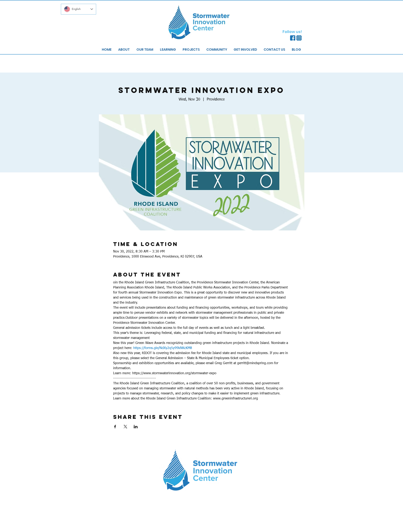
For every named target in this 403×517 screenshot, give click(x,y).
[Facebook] (292, 38)
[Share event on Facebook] (115, 426)
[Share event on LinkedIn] (136, 426)
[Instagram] (299, 38)
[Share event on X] (125, 426)
